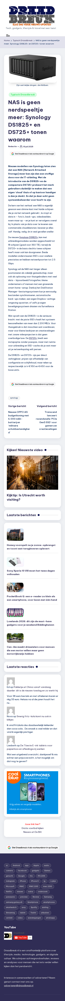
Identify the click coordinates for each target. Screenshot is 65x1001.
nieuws (20, 892)
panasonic (10, 897)
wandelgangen (34, 918)
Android (16, 865)
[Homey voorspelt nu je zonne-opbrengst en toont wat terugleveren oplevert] (15, 534)
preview (24, 897)
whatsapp (50, 918)
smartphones (49, 902)
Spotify (34, 907)
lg (44, 881)
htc (31, 876)
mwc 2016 (47, 886)
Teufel (33, 913)
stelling (45, 907)
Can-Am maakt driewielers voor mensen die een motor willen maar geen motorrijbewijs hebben (31, 650)
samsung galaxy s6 (14, 902)
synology (14, 398)
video (20, 918)
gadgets (35, 871)
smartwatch (11, 907)
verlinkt (9, 918)
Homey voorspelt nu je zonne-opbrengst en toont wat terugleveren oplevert (31, 547)
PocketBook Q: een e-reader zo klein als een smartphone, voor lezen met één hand (32, 598)
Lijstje (53, 881)
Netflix (9, 892)
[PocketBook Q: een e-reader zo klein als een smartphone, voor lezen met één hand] (15, 587)
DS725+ (33, 338)
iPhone (23, 881)
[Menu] (8, 35)
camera (9, 871)
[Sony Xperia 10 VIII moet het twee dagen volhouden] (15, 561)
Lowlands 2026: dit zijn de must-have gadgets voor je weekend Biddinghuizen (30, 623)
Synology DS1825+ (28, 237)
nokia (30, 892)
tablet (22, 913)
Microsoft (10, 886)
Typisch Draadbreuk (23, 94)
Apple (36, 865)
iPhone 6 (35, 881)
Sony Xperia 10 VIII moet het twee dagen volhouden (31, 572)
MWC (22, 886)
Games (47, 871)
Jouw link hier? (32, 824)
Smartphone (33, 902)
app (26, 865)
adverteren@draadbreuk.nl (18, 985)
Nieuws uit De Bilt (32, 831)
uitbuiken (45, 913)
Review (36, 897)
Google (21, 876)
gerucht (9, 876)
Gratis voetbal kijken (33, 828)
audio (46, 865)
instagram (10, 881)
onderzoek (43, 892)
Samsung (48, 897)
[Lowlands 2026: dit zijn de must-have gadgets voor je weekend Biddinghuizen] (15, 612)
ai (7, 865)
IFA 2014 (41, 876)
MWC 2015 (33, 886)
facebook (22, 871)
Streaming (10, 913)
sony (24, 907)
